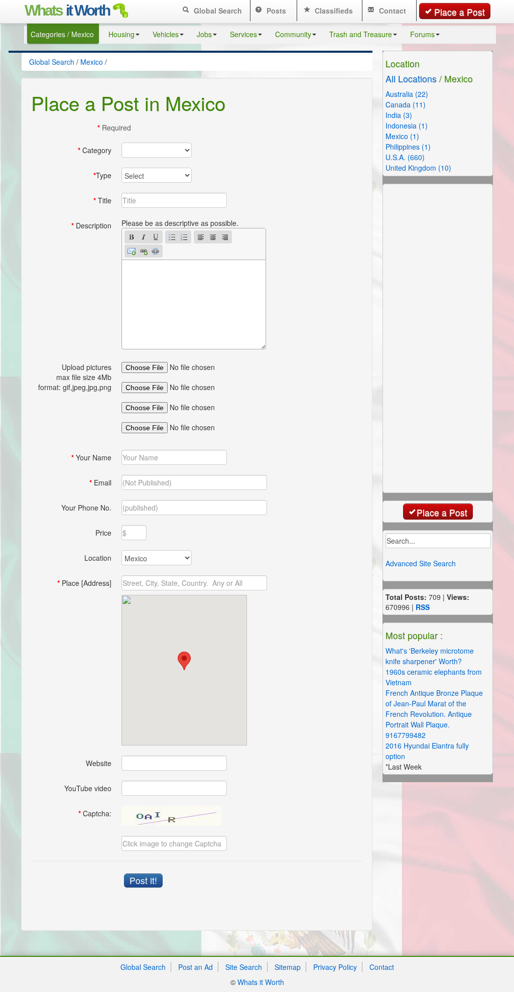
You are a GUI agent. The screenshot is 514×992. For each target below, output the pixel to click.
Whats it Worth (260, 982)
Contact (391, 11)
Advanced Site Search (421, 563)
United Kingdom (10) (418, 168)
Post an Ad (195, 967)
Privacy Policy (335, 967)
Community (293, 34)
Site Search (243, 967)
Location (97, 558)
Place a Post (459, 12)
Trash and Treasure (360, 34)
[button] (184, 661)
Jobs (204, 34)
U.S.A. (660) (405, 157)
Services (243, 34)
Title (102, 200)
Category (94, 150)
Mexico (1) (402, 136)
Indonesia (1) (407, 125)
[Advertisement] (444, 337)
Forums (422, 34)
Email (100, 482)
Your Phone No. (86, 508)
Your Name (91, 457)
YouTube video (87, 788)
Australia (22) (407, 94)
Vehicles (166, 34)
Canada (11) (406, 104)
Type (102, 175)
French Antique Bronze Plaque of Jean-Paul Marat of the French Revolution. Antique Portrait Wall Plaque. (434, 708)
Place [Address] (84, 583)
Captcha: (94, 813)
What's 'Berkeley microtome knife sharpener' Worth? (430, 656)
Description (91, 225)
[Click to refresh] (171, 816)
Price (103, 533)
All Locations (411, 78)
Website (98, 763)
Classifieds (333, 11)
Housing (121, 34)
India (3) (399, 115)
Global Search (217, 11)
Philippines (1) (408, 147)
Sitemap (288, 967)
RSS (423, 607)
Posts (275, 11)
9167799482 (406, 735)
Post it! (143, 880)
